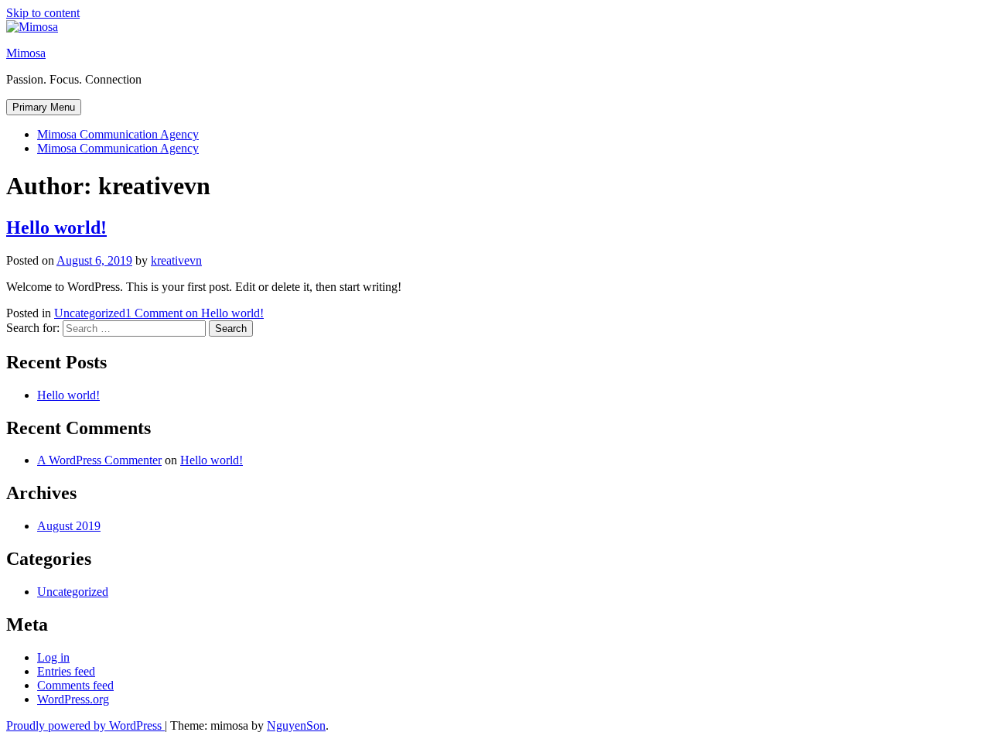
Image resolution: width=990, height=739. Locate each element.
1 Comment (194, 313)
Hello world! (56, 227)
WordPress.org (73, 699)
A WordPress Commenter (99, 460)
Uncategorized (89, 313)
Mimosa (26, 53)
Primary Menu (43, 107)
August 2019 (69, 525)
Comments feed (75, 685)
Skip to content (43, 12)
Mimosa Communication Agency (118, 134)
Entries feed (66, 671)
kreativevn (176, 260)
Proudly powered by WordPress (85, 725)
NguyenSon (296, 725)
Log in (53, 657)
